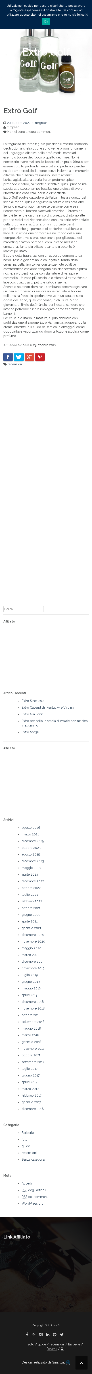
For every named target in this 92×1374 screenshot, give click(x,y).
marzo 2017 (30, 1089)
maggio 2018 (31, 1028)
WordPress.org (33, 1203)
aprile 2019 (30, 995)
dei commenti (35, 1197)
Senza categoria (33, 1159)
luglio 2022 (30, 894)
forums (52, 1349)
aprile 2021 (30, 921)
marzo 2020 (31, 955)
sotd (31, 1344)
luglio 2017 (30, 1068)
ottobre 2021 (31, 908)
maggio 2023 (31, 868)
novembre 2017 (33, 1048)
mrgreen (41, 123)
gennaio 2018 (31, 1042)
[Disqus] (46, 427)
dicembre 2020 (33, 935)
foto (24, 1139)
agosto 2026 (31, 827)
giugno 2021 (31, 914)
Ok (46, 21)
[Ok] (86, 14)
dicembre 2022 (33, 881)
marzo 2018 (30, 1035)
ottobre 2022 (31, 888)
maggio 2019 (31, 988)
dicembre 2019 (33, 961)
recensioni (15, 364)
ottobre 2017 (31, 1055)
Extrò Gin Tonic (33, 714)
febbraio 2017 (31, 1095)
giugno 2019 (31, 981)
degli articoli (34, 1190)
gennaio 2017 (31, 1102)
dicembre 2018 (33, 1001)
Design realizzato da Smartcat (44, 1362)
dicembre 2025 (33, 841)
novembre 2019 (33, 968)
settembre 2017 (33, 1062)
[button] (62, 1349)
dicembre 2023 (33, 861)
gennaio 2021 (31, 928)
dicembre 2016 (33, 1109)
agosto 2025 (31, 854)
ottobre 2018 (31, 1015)
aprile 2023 (30, 874)
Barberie (28, 1133)
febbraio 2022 (32, 901)
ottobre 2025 (31, 847)
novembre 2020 (33, 941)
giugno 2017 (31, 1075)
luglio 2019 (30, 975)
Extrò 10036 (30, 732)
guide (26, 1146)
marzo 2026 (31, 834)
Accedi (27, 1183)
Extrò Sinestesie (33, 701)
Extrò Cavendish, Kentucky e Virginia (48, 707)
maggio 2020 (31, 948)
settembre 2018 (33, 1022)
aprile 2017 (29, 1082)
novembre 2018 (33, 1008)
